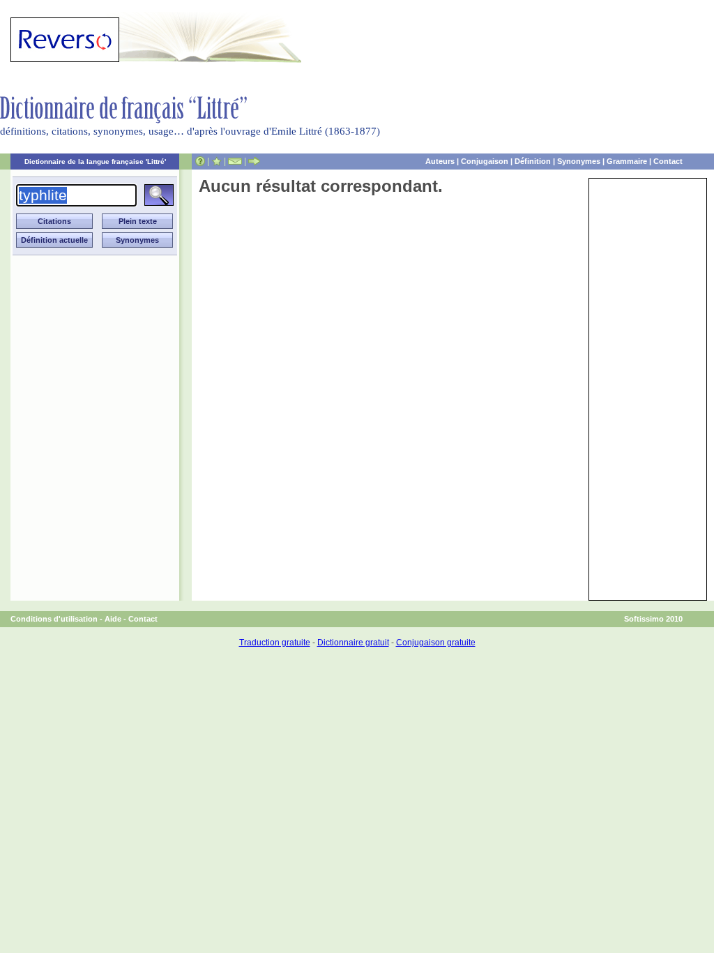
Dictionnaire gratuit (353, 642)
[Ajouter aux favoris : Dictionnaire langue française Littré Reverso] (216, 161)
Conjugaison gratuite (436, 642)
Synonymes (578, 161)
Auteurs (440, 161)
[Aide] (200, 161)
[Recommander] (254, 161)
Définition (533, 161)
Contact (668, 161)
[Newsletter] (235, 161)
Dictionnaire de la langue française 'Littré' (95, 161)
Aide (113, 619)
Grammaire (627, 161)
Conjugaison (484, 161)
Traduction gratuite (274, 642)
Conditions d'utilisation (54, 619)
